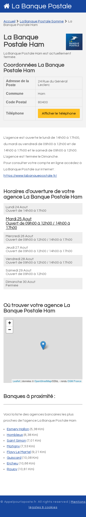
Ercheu (12, 463)
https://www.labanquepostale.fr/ (30, 175)
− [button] (9, 329)
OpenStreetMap (42, 381)
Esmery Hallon (18, 429)
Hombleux (15, 435)
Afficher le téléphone (59, 113)
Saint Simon (16, 440)
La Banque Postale (41, 6)
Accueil (9, 21)
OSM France (74, 381)
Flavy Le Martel (19, 452)
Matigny (13, 446)
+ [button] (9, 323)
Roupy (12, 469)
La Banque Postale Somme (42, 21)
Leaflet (16, 381)
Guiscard (14, 457)
